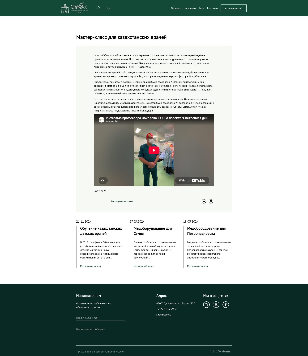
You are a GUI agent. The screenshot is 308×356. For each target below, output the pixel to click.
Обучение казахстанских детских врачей (101, 231)
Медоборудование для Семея (153, 231)
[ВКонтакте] (204, 201)
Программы (190, 8)
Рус (109, 8)
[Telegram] (211, 201)
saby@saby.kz (163, 314)
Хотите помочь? (234, 8)
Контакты (212, 8)
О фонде (176, 8)
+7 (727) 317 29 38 (166, 309)
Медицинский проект (122, 201)
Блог (201, 8)
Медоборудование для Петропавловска (206, 231)
